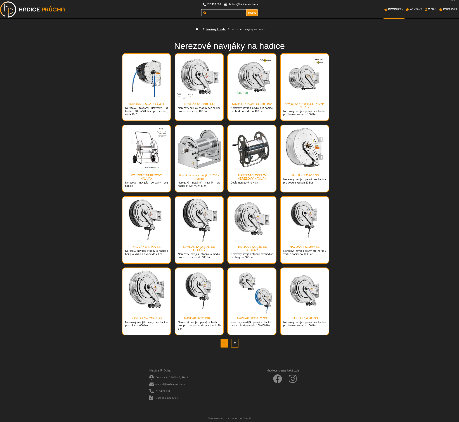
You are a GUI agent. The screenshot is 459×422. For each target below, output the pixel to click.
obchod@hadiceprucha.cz (243, 4)
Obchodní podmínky (166, 397)
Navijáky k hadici (216, 29)
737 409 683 (214, 4)
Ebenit (246, 418)
